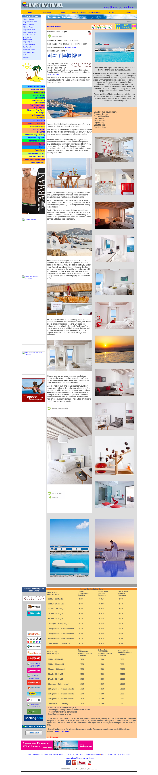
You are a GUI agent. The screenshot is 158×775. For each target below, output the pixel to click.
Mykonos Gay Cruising (35, 135)
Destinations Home (36, 86)
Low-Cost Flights (94, 12)
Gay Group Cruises (30, 22)
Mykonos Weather (37, 141)
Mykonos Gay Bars (36, 138)
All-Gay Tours (28, 27)
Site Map (26, 57)
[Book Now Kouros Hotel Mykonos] (34, 736)
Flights (128, 12)
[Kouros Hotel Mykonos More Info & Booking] (58, 410)
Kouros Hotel (70, 47)
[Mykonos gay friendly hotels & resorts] (129, 22)
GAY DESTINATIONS (108, 754)
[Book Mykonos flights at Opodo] (33, 401)
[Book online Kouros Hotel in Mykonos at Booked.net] (34, 708)
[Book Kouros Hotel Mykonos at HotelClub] (34, 666)
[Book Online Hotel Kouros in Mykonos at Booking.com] (33, 720)
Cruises (62, 12)
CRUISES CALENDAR (40, 754)
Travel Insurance (29, 49)
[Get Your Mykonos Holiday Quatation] (34, 727)
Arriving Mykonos (37, 127)
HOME (29, 754)
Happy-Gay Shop (29, 52)
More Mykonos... (38, 162)
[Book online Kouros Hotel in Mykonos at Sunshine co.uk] (34, 655)
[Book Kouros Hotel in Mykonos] (34, 600)
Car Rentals (27, 47)
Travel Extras (40, 150)
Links (25, 55)
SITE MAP (121, 754)
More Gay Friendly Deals (35, 159)
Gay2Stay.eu (27, 42)
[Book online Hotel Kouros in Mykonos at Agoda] (34, 642)
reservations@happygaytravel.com (80, 758)
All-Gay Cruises (28, 19)
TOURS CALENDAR (92, 754)
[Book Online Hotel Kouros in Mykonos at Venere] (34, 609)
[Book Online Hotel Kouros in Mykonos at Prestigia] (34, 702)
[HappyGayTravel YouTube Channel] (89, 764)
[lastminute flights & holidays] (57, 749)
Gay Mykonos (39, 120)
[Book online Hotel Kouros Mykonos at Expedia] (34, 648)
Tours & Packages (78, 12)
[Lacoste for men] (33, 241)
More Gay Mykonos (36, 123)
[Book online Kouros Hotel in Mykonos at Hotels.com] (34, 684)
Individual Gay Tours (30, 35)
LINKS (129, 754)
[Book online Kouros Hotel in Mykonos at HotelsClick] (34, 690)
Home (29, 12)
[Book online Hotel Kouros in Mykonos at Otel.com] (34, 630)
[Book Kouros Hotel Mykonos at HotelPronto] (34, 661)
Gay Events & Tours (30, 32)
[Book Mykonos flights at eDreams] (33, 374)
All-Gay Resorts (28, 24)
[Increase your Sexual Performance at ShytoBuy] (33, 268)
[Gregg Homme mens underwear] (33, 344)
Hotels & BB (39, 93)
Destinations (46, 12)
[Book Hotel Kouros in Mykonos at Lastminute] (34, 672)
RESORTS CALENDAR (76, 754)
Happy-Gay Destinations (27, 38)
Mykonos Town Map (37, 156)
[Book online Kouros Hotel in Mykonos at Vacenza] (34, 635)
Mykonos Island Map (36, 153)
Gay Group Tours (29, 29)
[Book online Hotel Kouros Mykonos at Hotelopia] (34, 615)
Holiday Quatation (61, 731)
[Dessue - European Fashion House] (33, 214)
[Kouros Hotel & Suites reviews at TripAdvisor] (34, 713)
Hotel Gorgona (53, 74)
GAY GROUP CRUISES (57, 754)
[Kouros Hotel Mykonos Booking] (56, 494)
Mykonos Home (38, 89)
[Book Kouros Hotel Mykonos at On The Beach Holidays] (34, 696)
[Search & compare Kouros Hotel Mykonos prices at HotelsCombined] (34, 678)
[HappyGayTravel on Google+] (74, 764)
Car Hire (111, 12)
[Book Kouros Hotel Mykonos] (56, 37)
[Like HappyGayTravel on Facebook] (68, 764)
